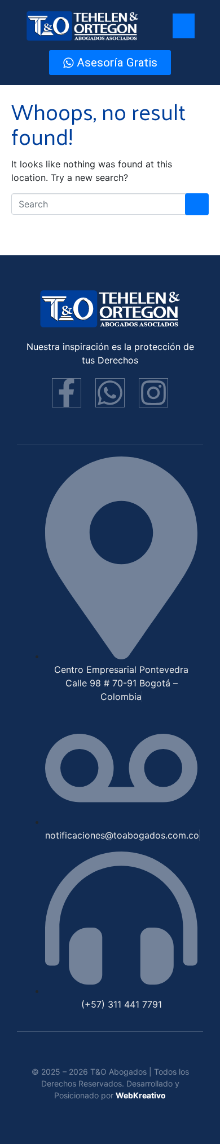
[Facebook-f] (66, 392)
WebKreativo (141, 1095)
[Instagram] (153, 392)
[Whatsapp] (110, 392)
